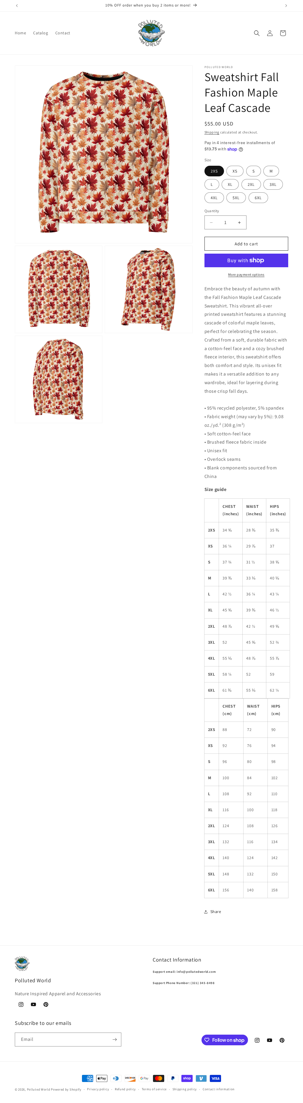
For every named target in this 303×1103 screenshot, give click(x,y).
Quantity (211, 210)
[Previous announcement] (16, 5)
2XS (214, 171)
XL (230, 184)
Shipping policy (185, 1089)
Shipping (212, 132)
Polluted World (38, 1089)
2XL (251, 184)
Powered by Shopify (66, 1089)
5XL (236, 197)
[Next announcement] (286, 5)
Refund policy (125, 1089)
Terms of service (154, 1089)
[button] (256, 33)
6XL (258, 197)
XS (235, 171)
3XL (273, 184)
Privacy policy (98, 1089)
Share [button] (215, 911)
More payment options (246, 274)
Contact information (219, 1089)
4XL (214, 197)
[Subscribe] (114, 1039)
